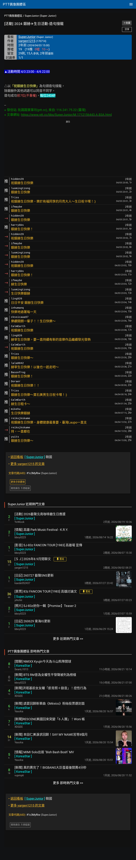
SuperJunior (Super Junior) (40, 15)
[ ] (25, 518)
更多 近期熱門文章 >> (68, 639)
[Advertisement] (68, 149)
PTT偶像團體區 (13, 15)
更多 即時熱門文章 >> (68, 783)
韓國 (30, 457)
